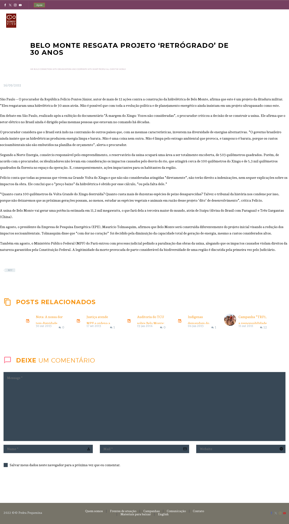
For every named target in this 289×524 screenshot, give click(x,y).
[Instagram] (15, 5)
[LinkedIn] (25, 280)
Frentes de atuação (137, 20)
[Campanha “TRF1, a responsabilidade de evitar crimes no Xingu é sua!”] (231, 322)
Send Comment (22, 484)
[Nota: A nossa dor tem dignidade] (28, 322)
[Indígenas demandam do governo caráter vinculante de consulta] (180, 322)
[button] (275, 301)
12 (265, 327)
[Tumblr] (20, 280)
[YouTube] (20, 5)
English (270, 20)
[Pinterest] (15, 280)
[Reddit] (30, 280)
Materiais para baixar (244, 20)
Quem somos (109, 20)
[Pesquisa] (282, 21)
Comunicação (190, 20)
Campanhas (164, 20)
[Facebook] (5, 5)
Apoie (39, 5)
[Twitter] (10, 5)
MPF (10, 270)
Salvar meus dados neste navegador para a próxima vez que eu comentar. (65, 465)
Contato (214, 20)
